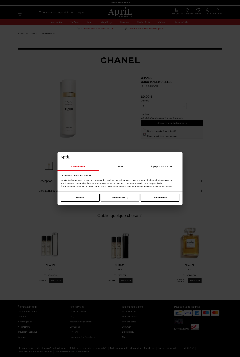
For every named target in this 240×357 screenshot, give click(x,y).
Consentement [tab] (78, 166)
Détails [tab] (120, 166)
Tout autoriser (160, 197)
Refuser (80, 197)
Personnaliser (118, 197)
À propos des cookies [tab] (161, 166)
